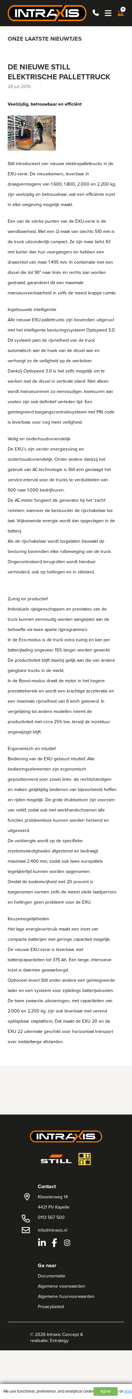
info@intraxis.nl (52, 1230)
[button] (108, 13)
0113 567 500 (51, 1217)
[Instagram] (67, 1242)
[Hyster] (84, 1159)
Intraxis (54, 1334)
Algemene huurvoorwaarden (66, 1296)
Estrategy (59, 1340)
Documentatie (51, 1276)
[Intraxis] (47, 12)
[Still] (56, 1159)
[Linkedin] (42, 1242)
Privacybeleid (51, 1306)
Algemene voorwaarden (61, 1286)
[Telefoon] (95, 13)
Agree (105, 1391)
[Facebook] (54, 1242)
